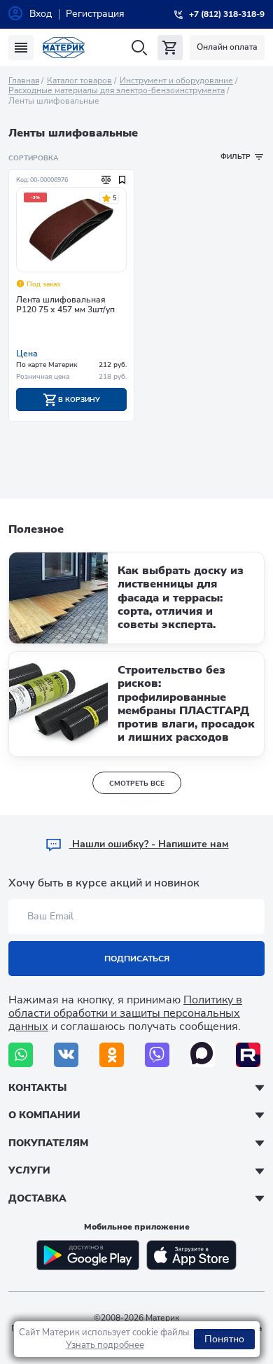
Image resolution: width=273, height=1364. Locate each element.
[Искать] (138, 48)
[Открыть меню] (21, 47)
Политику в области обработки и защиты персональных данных (125, 1013)
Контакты (37, 1087)
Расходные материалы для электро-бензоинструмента (116, 90)
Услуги (29, 1170)
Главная (23, 80)
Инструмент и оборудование (176, 80)
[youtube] (248, 1055)
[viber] (157, 1055)
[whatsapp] (20, 1055)
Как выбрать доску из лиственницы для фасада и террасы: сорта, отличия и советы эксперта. (181, 597)
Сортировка (33, 158)
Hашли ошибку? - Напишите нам (149, 844)
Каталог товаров (79, 80)
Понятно (224, 1339)
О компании (44, 1115)
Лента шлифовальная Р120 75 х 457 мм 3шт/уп (65, 305)
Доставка (37, 1198)
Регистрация (95, 13)
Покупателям (48, 1143)
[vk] (66, 1055)
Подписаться (136, 958)
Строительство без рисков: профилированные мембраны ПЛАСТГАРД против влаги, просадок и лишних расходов (186, 703)
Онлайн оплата (227, 47)
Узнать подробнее (105, 1345)
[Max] (202, 1055)
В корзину (78, 400)
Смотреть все (136, 783)
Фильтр (235, 157)
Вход (40, 13)
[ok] (111, 1055)
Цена (27, 354)
